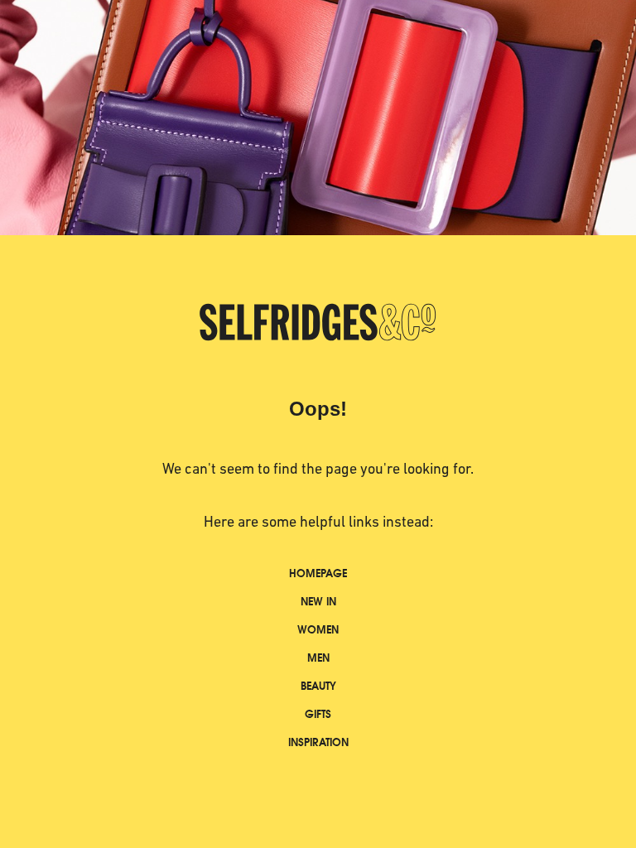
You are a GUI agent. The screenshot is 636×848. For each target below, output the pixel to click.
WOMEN (318, 630)
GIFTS (318, 714)
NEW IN (318, 602)
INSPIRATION (318, 742)
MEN (318, 658)
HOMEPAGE (318, 573)
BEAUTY (318, 686)
